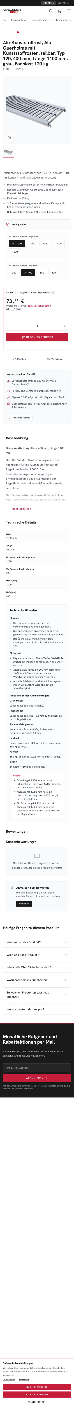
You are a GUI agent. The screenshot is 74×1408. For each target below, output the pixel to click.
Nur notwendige (36, 1387)
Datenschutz (9, 1379)
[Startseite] (12, 11)
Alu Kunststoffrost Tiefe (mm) (23, 265)
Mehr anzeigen (21, 508)
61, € (14, 309)
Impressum (24, 1379)
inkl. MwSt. (48, 2)
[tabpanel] (37, 473)
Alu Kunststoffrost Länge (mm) (23, 236)
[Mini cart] (59, 11)
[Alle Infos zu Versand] (53, 292)
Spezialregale (40, 20)
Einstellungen (37, 1402)
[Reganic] (12, 34)
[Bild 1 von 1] (8, 152)
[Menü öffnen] (69, 11)
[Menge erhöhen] (64, 326)
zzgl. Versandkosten (39, 305)
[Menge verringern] (10, 326)
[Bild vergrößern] (9, 137)
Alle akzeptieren (37, 1394)
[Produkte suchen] (51, 11)
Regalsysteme (19, 20)
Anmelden (24, 903)
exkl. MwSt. (63, 2)
